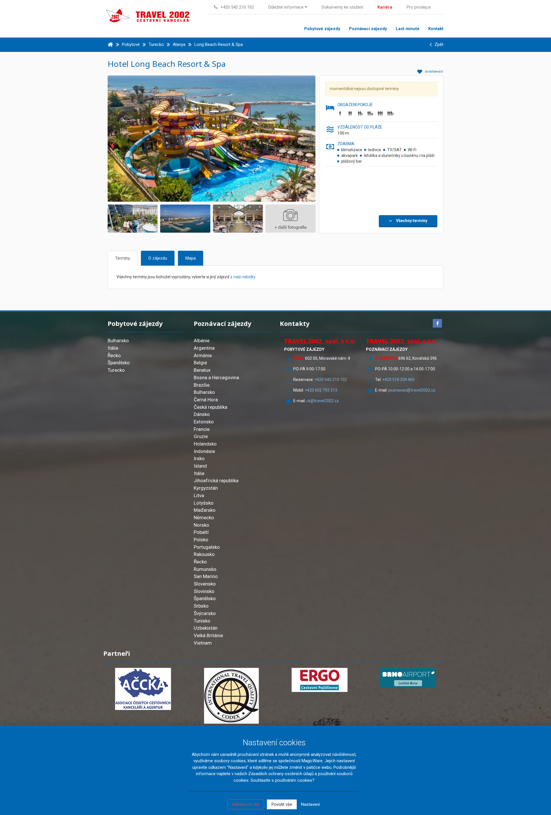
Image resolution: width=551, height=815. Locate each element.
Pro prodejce (419, 7)
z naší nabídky (243, 277)
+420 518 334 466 (398, 379)
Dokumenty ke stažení (342, 7)
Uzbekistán (206, 628)
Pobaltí (201, 532)
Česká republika (210, 407)
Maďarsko (205, 510)
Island (200, 466)
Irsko (199, 458)
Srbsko (201, 606)
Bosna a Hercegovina (216, 377)
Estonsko (204, 422)
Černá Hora (206, 399)
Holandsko (205, 444)
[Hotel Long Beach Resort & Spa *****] (223, 138)
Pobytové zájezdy (322, 28)
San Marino (206, 576)
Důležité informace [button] (286, 7)
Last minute (408, 28)
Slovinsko (204, 591)
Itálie (113, 348)
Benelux (202, 370)
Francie (201, 429)
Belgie (200, 362)
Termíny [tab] (122, 258)
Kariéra (384, 7)
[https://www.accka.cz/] (143, 689)
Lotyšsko (204, 503)
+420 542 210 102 (331, 379)
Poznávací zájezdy (368, 28)
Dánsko (202, 414)
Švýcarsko (205, 613)
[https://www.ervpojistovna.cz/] (320, 680)
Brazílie (201, 385)
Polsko (201, 539)
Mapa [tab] (190, 258)
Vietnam (203, 643)
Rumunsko (205, 569)
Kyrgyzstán (206, 488)
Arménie (203, 355)
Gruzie (201, 436)
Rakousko (204, 554)
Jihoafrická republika (216, 480)
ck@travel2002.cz (323, 400)
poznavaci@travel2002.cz (411, 390)
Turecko (116, 370)
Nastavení (310, 804)
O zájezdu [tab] (157, 258)
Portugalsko (207, 547)
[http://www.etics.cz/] (231, 696)
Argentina (204, 348)
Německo (204, 517)
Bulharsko (118, 340)
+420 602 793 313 (321, 390)
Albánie (201, 340)
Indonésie (204, 451)
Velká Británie (208, 635)
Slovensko (205, 584)
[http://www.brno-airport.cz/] (408, 678)
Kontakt (435, 28)
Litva (199, 495)
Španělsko (119, 362)
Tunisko (202, 621)
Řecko (114, 355)
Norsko (201, 525)
